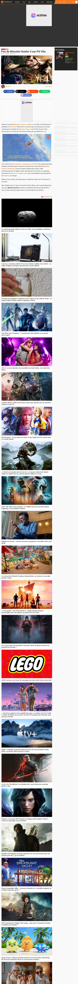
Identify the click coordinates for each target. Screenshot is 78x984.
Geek (29, 2)
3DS (66, 54)
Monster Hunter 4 (25, 129)
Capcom (6, 176)
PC (56, 2)
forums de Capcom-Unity (19, 173)
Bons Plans (49, 2)
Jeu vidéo (3, 49)
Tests (42, 2)
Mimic (9, 86)
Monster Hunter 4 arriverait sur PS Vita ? (24, 164)
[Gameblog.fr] (6, 2)
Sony (44, 131)
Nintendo (12, 127)
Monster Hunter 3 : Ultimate (24, 124)
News (7, 49)
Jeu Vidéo (17, 2)
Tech (24, 2)
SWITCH (60, 2)
